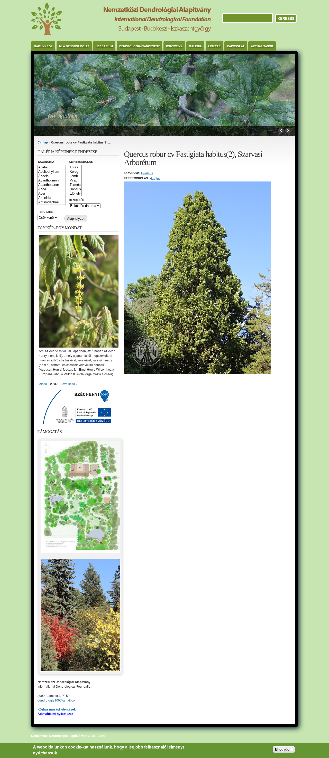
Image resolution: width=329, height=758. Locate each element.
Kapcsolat (235, 46)
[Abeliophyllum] (52, 172)
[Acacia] (52, 176)
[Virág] (75, 180)
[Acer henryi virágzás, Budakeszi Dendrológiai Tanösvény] (78, 346)
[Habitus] (75, 189)
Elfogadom (284, 750)
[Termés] (75, 185)
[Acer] (52, 193)
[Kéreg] (75, 172)
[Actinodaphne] (52, 202)
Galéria (195, 46)
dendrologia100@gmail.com (57, 700)
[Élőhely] (75, 193)
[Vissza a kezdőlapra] (121, 34)
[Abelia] (52, 167)
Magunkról (43, 46)
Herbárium (104, 46)
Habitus (155, 178)
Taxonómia (46, 162)
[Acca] (52, 189)
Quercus (147, 173)
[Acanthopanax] (52, 185)
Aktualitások (262, 46)
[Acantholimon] (52, 180)
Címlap (43, 142)
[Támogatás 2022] (80, 552)
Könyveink (174, 46)
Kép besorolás (81, 162)
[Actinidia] (52, 198)
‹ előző (42, 383)
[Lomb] (75, 176)
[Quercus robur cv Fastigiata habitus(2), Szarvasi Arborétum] (197, 372)
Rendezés (76, 200)
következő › (69, 383)
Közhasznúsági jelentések (57, 709)
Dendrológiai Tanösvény (139, 46)
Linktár (214, 46)
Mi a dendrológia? (74, 46)
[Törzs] (75, 167)
